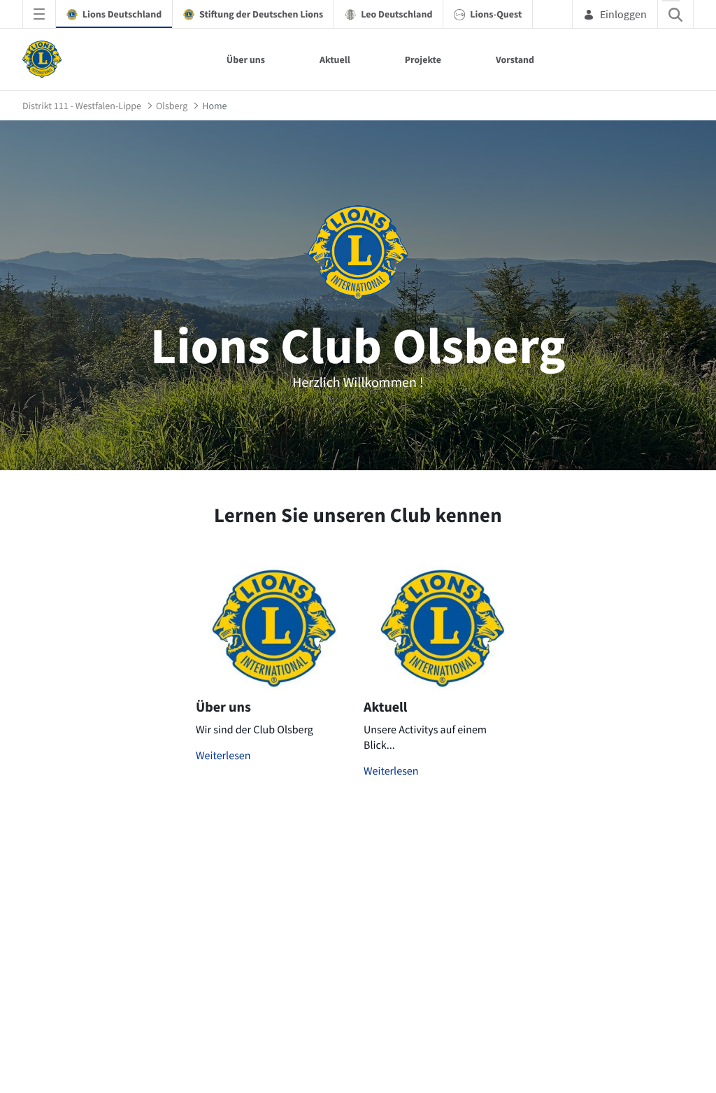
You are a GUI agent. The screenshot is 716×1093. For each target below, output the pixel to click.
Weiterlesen (223, 756)
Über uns (246, 59)
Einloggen (623, 14)
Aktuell (335, 59)
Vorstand (515, 59)
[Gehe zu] (44, 59)
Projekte (423, 59)
